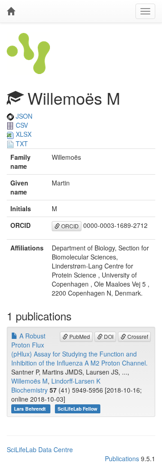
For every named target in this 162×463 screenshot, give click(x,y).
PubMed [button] (79, 336)
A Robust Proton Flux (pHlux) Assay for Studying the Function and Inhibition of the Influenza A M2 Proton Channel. (79, 349)
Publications (122, 458)
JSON (23, 115)
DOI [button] (108, 336)
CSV (21, 125)
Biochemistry (29, 389)
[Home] (11, 11)
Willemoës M (29, 380)
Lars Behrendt (30, 408)
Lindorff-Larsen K (75, 380)
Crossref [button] (137, 336)
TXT (21, 143)
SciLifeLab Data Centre (40, 449)
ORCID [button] (69, 226)
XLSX (23, 134)
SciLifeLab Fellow (77, 408)
